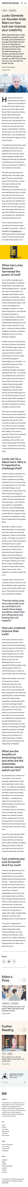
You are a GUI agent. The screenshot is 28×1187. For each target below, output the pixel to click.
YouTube (4, 1164)
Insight (5, 10)
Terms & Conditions (7, 1144)
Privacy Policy (6, 1146)
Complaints (5, 1151)
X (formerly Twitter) (7, 1166)
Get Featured (5, 1131)
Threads (4, 1170)
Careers (10, 1054)
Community (5, 1129)
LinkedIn (4, 1168)
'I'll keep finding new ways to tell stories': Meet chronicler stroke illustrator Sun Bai (13, 1009)
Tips (4, 1054)
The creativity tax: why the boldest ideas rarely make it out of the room (13, 1059)
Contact (4, 1127)
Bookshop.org (17, 231)
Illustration (14, 1003)
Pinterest (4, 1172)
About (3, 1125)
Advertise (4, 1133)
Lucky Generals (15, 39)
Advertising (12, 10)
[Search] (22, 3)
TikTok (3, 1162)
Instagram (4, 1160)
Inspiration (6, 1003)
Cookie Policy (6, 1148)
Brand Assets (5, 1135)
